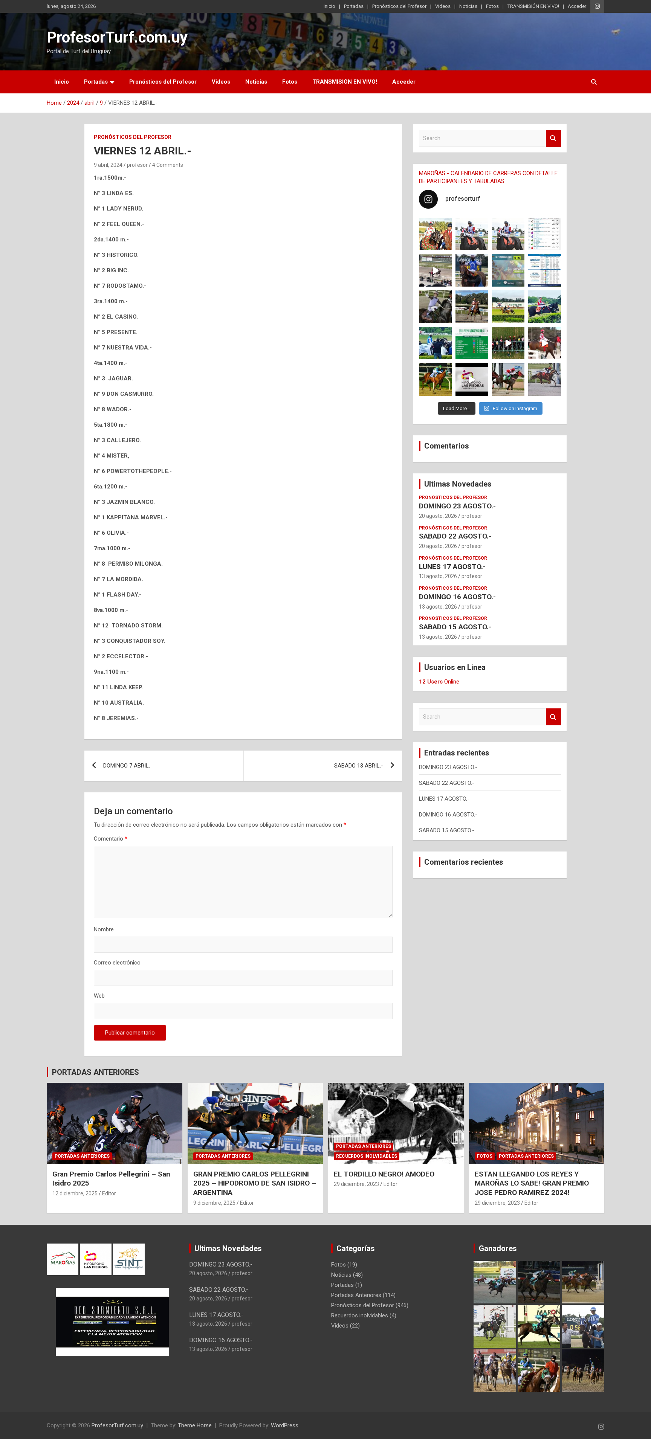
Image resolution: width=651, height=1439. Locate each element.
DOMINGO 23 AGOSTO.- (457, 506)
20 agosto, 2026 (438, 516)
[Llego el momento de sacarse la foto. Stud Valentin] (508, 379)
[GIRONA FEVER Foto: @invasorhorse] (508, 234)
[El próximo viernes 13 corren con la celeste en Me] (544, 234)
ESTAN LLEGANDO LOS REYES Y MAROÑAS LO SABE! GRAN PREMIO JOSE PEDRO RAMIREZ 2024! (532, 1183)
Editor (109, 1193)
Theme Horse (195, 1425)
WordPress (284, 1425)
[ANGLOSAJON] (471, 379)
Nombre (104, 929)
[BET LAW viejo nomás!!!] (544, 379)
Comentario (110, 838)
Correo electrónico (117, 962)
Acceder (577, 6)
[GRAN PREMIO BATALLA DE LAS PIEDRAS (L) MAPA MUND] (435, 234)
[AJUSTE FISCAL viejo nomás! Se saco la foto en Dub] (435, 306)
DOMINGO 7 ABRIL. (126, 765)
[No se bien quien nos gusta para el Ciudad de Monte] (471, 270)
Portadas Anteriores (82, 1156)
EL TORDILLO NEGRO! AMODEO (384, 1174)
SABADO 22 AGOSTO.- (455, 536)
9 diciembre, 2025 (214, 1203)
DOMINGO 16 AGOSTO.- (457, 596)
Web (99, 995)
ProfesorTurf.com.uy (117, 37)
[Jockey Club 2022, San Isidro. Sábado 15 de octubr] (508, 343)
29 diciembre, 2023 (356, 1184)
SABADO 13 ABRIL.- (358, 765)
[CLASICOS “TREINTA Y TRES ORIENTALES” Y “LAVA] (471, 234)
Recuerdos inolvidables (366, 1156)
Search (553, 138)
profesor (137, 165)
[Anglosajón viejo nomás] (544, 343)
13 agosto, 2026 (438, 576)
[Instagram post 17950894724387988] (435, 270)
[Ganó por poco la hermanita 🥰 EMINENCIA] (471, 306)
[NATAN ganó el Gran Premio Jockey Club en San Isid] (508, 306)
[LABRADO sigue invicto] (544, 306)
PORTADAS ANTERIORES (95, 1072)
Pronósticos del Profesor (399, 6)
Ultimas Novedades (458, 483)
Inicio (329, 6)
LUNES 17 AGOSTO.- (452, 566)
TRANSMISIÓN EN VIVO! (533, 6)
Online (439, 681)
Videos (443, 6)
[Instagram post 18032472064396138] (471, 343)
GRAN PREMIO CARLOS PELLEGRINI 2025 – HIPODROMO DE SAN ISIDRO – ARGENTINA (254, 1183)
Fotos (492, 6)
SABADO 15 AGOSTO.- (455, 627)
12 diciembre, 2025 (75, 1193)
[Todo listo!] (508, 270)
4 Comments (167, 165)
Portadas (354, 6)
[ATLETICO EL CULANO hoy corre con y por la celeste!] (435, 379)
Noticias (468, 6)
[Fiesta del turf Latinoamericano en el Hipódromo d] (544, 270)
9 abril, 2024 (108, 165)
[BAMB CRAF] (435, 343)
